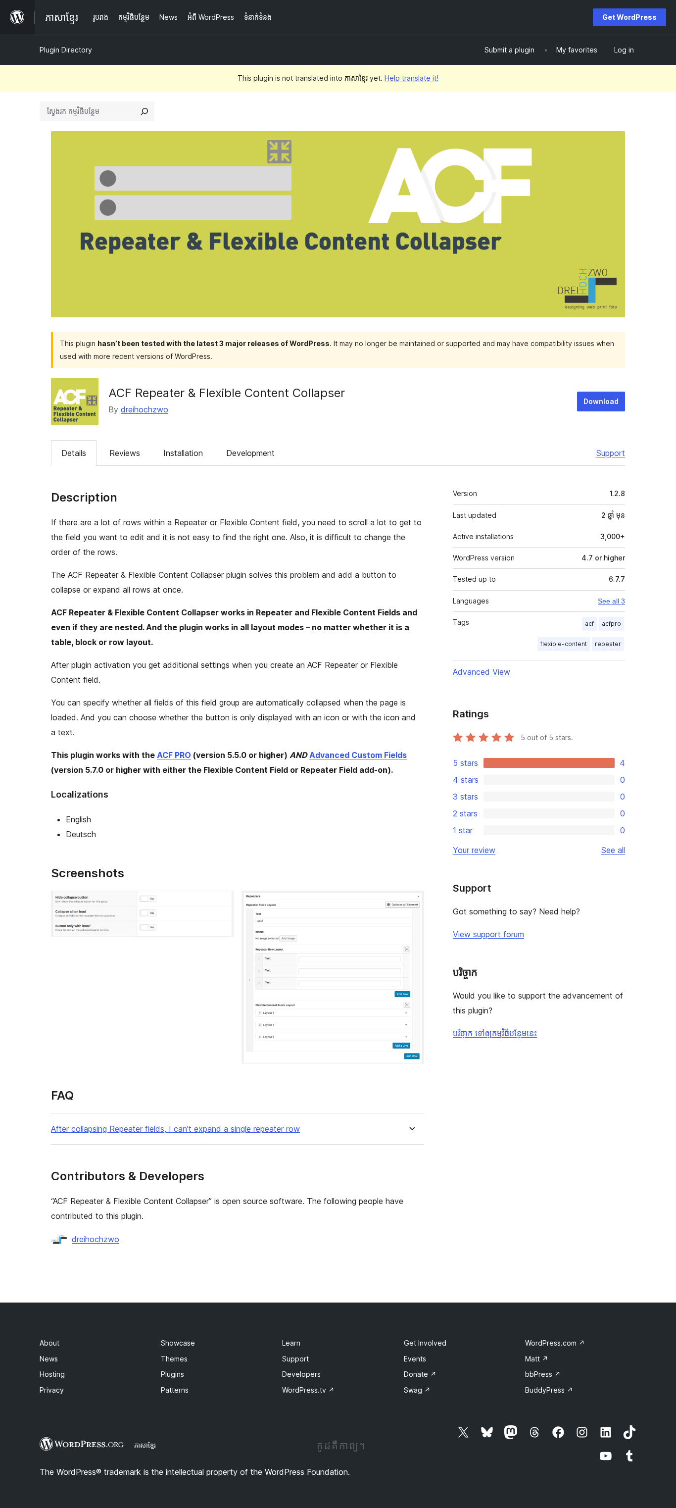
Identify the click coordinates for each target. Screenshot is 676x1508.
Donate (420, 1374)
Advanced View (481, 672)
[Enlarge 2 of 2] (411, 904)
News (49, 1359)
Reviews (124, 453)
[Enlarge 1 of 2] (220, 904)
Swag (417, 1390)
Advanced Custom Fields (358, 755)
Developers (301, 1374)
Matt (536, 1359)
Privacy (52, 1390)
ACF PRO (174, 755)
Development (250, 453)
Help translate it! (411, 78)
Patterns (175, 1390)
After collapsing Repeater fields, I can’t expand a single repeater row (175, 1129)
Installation (183, 453)
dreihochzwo (144, 409)
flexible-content (563, 644)
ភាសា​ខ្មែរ (145, 1445)
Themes (174, 1359)
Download (601, 401)
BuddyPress (549, 1390)
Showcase (178, 1343)
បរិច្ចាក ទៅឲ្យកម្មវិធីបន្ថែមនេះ (495, 1033)
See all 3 (611, 601)
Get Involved (425, 1343)
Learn (291, 1343)
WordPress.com (555, 1343)
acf (589, 623)
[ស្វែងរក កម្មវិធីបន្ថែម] (144, 111)
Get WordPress (629, 17)
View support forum (488, 934)
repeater (608, 644)
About (49, 1343)
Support (610, 453)
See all (613, 850)
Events (415, 1359)
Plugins (172, 1374)
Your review (474, 850)
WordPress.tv (308, 1390)
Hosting (52, 1374)
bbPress (543, 1374)
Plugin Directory (66, 50)
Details (73, 453)
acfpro (611, 623)
